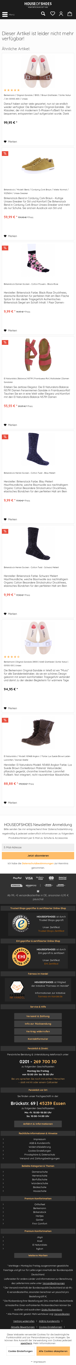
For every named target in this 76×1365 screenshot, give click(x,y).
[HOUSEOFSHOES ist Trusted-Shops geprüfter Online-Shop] (21, 924)
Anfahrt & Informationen (38, 1123)
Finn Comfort (39, 1223)
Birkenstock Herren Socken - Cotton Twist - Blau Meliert (29, 473)
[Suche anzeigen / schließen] (43, 13)
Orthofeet (39, 1204)
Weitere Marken (38, 1255)
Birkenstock (39, 1212)
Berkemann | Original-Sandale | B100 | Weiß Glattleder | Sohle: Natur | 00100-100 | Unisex (36, 664)
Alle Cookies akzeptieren (53, 1351)
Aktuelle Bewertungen (23, 1326)
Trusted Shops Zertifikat (51, 930)
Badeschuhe (39, 1187)
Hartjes (40, 1215)
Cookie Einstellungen (39, 1150)
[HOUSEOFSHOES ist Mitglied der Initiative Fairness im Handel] (17, 989)
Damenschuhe (40, 1171)
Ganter (40, 1219)
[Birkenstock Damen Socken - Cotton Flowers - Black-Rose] (38, 260)
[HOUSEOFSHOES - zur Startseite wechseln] (38, 5)
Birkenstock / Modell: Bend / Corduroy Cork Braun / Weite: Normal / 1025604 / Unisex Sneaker (36, 191)
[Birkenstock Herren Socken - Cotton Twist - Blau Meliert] (38, 449)
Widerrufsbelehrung (40, 1146)
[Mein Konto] (61, 13)
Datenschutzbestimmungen (38, 863)
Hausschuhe (39, 1190)
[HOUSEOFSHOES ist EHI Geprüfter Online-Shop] (21, 957)
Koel (39, 1240)
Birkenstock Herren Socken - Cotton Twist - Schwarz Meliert (31, 567)
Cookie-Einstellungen (50, 1326)
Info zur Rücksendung (38, 1023)
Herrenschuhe (39, 1175)
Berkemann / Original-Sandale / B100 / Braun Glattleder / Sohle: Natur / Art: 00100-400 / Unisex (37, 97)
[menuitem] (8, 14)
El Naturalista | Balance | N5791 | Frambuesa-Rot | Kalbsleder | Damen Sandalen (36, 380)
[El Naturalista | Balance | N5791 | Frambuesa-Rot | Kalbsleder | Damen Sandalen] (38, 354)
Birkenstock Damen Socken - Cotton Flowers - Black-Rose (31, 284)
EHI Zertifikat (51, 963)
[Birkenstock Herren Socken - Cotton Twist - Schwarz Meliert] (38, 543)
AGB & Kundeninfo (39, 1143)
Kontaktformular (38, 1038)
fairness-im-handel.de (50, 996)
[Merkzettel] (52, 12)
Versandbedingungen (54, 1283)
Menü (12, 14)
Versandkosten (62, 1314)
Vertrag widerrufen (38, 1031)
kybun (39, 1248)
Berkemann (39, 1208)
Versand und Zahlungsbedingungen (40, 1158)
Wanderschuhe (39, 1183)
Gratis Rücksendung (52, 1309)
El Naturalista (39, 1244)
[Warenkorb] (70, 13)
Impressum (40, 1139)
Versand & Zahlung (37, 1016)
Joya (40, 1237)
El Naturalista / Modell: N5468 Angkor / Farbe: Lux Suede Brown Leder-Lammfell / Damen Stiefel (37, 758)
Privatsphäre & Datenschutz (39, 1154)
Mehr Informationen (44, 1343)
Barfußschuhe (39, 1179)
